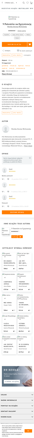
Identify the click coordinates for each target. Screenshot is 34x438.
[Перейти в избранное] (27, 2)
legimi (21, 65)
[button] (24, 50)
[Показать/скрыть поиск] (23, 3)
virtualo (13, 65)
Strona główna (11, 3)
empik (4, 68)
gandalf (5, 65)
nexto (11, 68)
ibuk (27, 65)
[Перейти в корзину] (31, 2)
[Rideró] (2, 3)
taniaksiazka (20, 68)
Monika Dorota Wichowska (17, 27)
